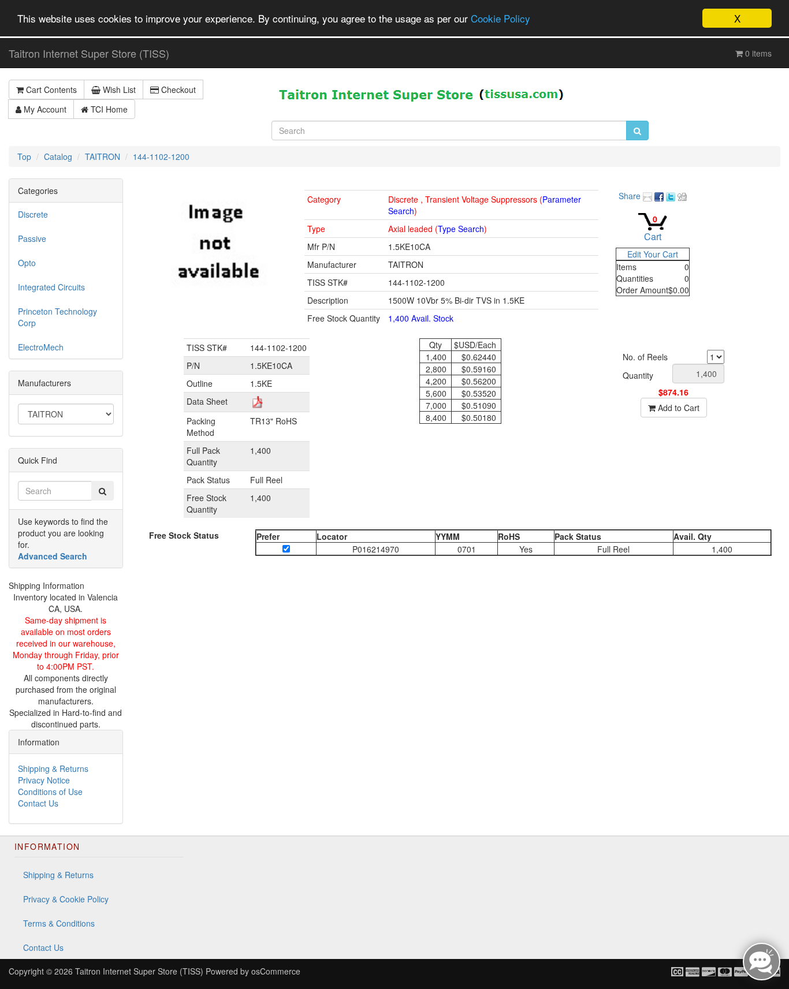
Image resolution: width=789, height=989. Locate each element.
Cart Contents (50, 89)
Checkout (177, 89)
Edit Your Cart (652, 254)
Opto (27, 262)
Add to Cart (677, 407)
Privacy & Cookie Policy (66, 899)
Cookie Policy (500, 19)
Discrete (33, 214)
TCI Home (108, 109)
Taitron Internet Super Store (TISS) (89, 53)
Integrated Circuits (51, 287)
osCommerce (275, 971)
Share (631, 195)
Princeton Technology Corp (57, 317)
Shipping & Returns (53, 768)
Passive (32, 238)
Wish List (118, 89)
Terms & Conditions (59, 923)
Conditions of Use (50, 791)
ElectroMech (41, 347)
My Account (43, 109)
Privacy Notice (44, 780)
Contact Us (38, 803)
